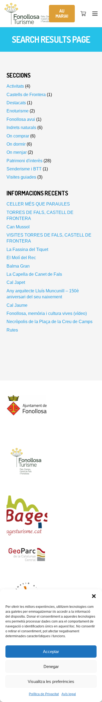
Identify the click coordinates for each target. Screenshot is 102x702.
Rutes (12, 330)
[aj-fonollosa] (51, 407)
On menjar (17, 152)
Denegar (51, 666)
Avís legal (68, 694)
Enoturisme (18, 111)
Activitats (15, 86)
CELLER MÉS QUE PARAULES (38, 204)
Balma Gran (18, 266)
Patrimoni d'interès (24, 160)
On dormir (16, 144)
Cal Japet (16, 282)
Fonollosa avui (21, 119)
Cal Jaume (17, 305)
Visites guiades (21, 177)
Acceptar (51, 651)
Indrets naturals (21, 127)
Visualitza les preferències (51, 681)
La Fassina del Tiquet (27, 249)
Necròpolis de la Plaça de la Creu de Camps (49, 321)
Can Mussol (18, 227)
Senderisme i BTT (24, 169)
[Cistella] (83, 13)
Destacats (16, 102)
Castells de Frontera (26, 94)
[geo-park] (51, 556)
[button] (94, 596)
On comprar (18, 136)
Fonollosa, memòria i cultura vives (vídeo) (47, 313)
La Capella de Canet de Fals (34, 274)
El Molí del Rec (21, 257)
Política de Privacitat (44, 694)
